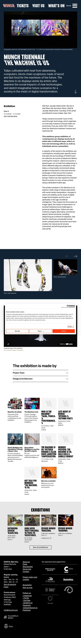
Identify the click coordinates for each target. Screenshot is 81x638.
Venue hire (27, 569)
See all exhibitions (40, 547)
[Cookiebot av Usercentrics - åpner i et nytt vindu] (68, 306)
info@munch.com (11, 610)
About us (26, 562)
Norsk (68, 6)
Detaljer (70, 326)
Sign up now (27, 587)
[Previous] (67, 256)
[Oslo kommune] (16, 626)
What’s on (56, 5)
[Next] (75, 256)
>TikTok (26, 598)
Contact (26, 571)
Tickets (23, 5)
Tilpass (40, 331)
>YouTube (26, 600)
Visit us (38, 5)
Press (25, 564)
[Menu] (74, 6)
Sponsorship (28, 567)
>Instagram (27, 596)
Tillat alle (63, 331)
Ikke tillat (17, 331)
